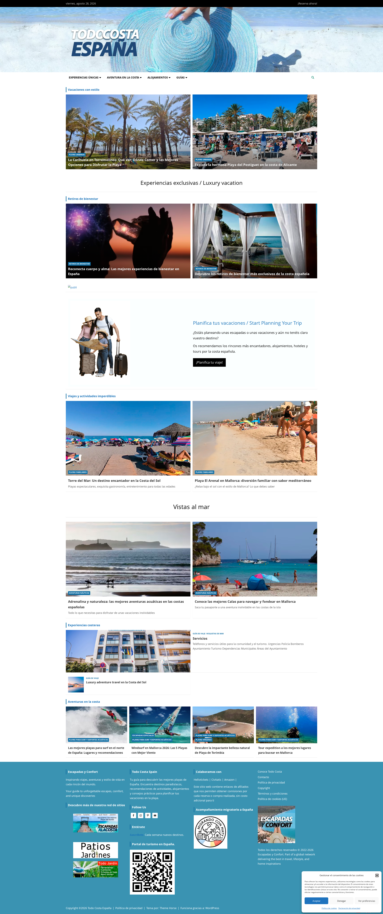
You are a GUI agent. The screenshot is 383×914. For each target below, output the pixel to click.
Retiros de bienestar (83, 199)
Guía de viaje (199, 633)
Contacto (263, 777)
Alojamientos (158, 77)
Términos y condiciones (273, 793)
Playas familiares (78, 472)
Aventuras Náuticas (79, 593)
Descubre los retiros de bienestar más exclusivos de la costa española (252, 273)
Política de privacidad (271, 782)
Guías (180, 77)
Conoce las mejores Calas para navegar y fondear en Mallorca (245, 601)
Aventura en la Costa (123, 77)
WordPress (212, 908)
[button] (377, 875)
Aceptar (316, 900)
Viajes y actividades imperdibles (92, 396)
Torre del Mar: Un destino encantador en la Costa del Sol (114, 480)
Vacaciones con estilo (83, 90)
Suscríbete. (137, 835)
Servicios (200, 638)
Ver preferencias (366, 900)
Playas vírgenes (204, 739)
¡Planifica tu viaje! (209, 362)
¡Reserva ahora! (307, 3)
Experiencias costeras (84, 625)
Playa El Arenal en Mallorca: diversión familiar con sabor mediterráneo (253, 480)
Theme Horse (168, 908)
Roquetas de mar (215, 633)
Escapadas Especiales (143, 735)
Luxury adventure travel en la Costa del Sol (116, 682)
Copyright (264, 788)
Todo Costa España (99, 908)
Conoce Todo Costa (270, 771)
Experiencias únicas (83, 77)
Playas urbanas (77, 154)
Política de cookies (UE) (272, 799)
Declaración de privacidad (349, 908)
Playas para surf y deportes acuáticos (88, 739)
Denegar (341, 900)
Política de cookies (329, 908)
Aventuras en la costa (84, 702)
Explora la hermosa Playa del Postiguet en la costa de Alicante (246, 164)
